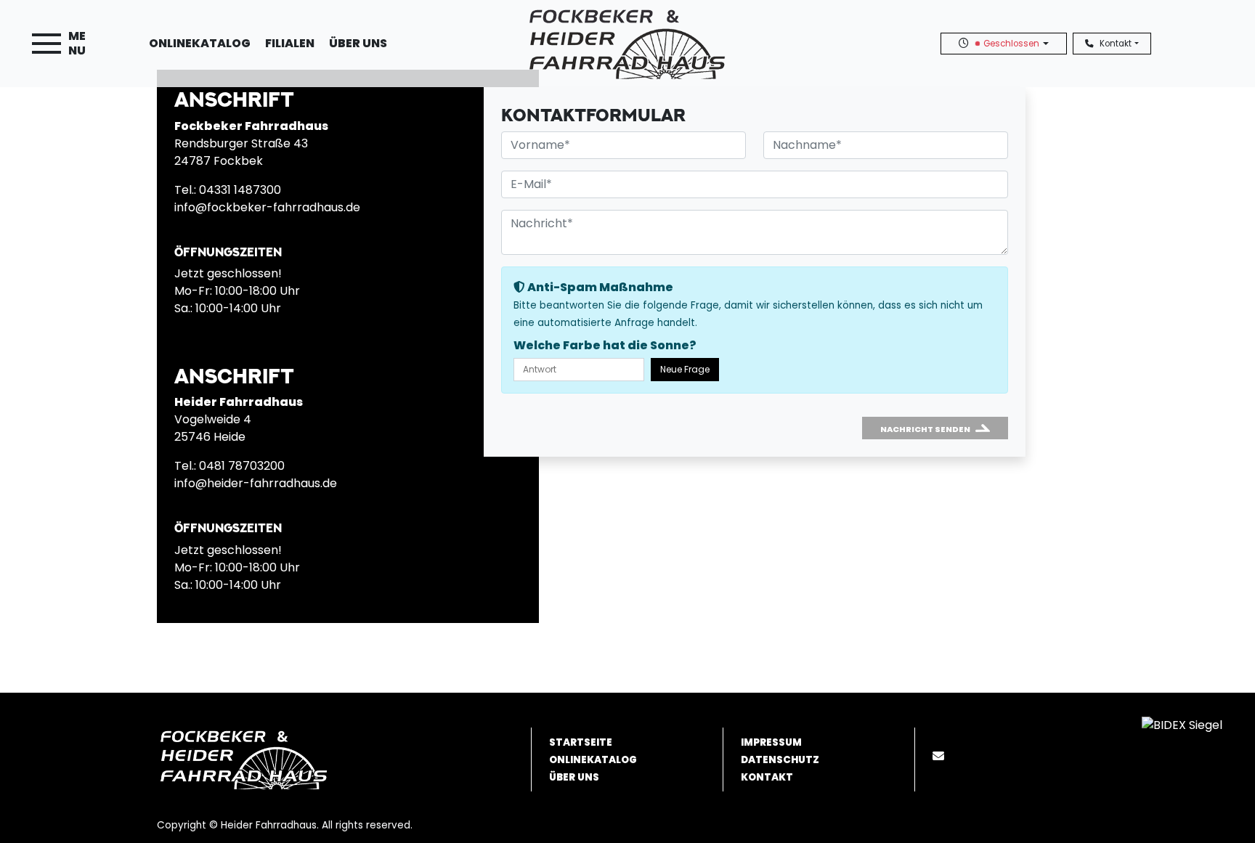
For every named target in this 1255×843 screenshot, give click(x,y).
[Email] (941, 756)
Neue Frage (685, 369)
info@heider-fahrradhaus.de (255, 483)
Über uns (358, 43)
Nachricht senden (925, 429)
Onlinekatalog (200, 43)
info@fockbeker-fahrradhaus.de (267, 207)
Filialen (289, 43)
